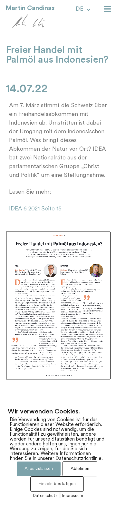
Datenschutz (45, 496)
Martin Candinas (29, 8)
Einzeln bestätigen (57, 484)
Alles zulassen (38, 468)
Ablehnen (80, 468)
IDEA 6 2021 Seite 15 (35, 209)
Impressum (72, 496)
